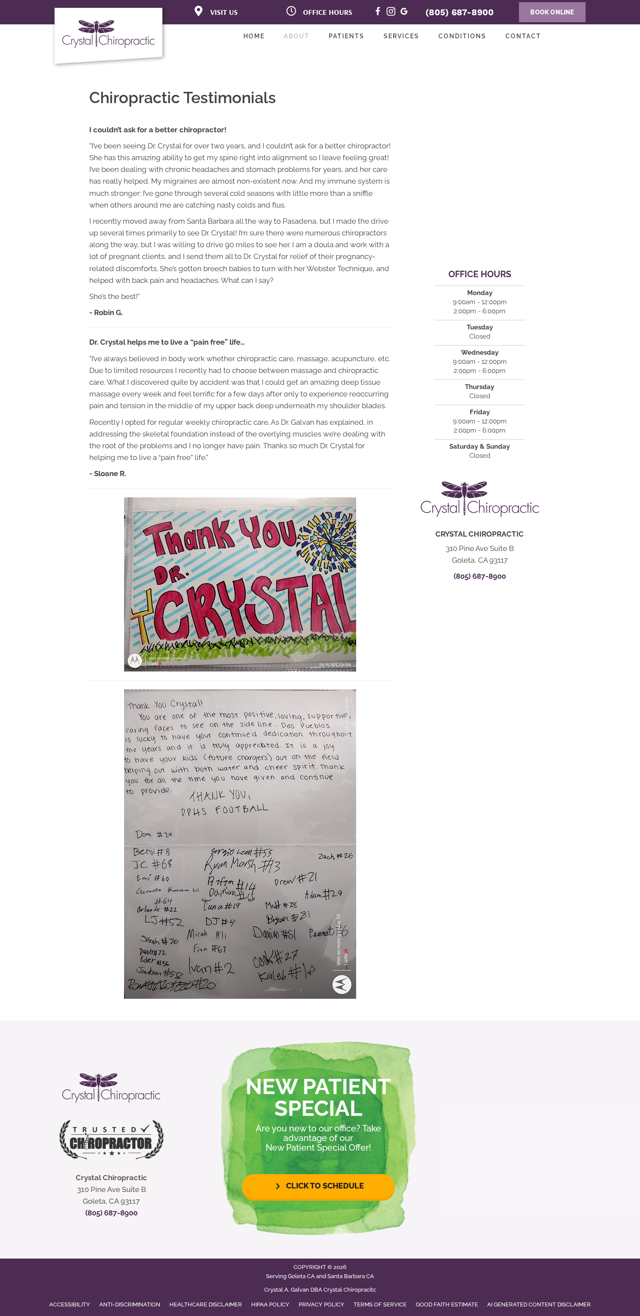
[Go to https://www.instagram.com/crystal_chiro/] (391, 13)
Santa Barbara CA (350, 1276)
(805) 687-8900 (459, 12)
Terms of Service (380, 1304)
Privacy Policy (321, 1304)
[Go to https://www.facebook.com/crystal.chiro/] (378, 13)
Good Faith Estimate (447, 1304)
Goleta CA (301, 1276)
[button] (318, 1186)
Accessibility (69, 1304)
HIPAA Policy (270, 1304)
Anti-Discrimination (129, 1304)
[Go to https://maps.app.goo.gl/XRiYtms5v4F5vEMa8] (404, 13)
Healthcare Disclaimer (205, 1304)
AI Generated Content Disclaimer (539, 1304)
